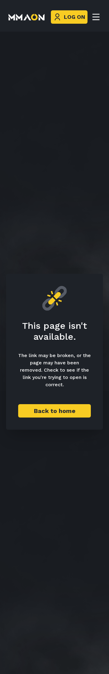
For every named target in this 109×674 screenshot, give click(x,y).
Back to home (54, 410)
